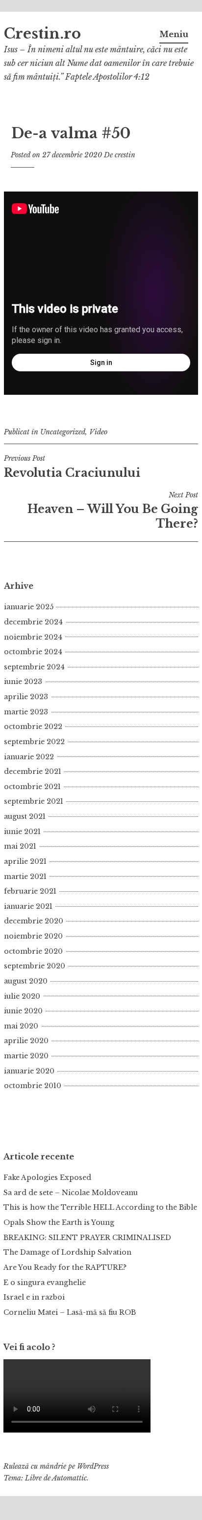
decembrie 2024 (33, 622)
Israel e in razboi (34, 1297)
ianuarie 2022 (29, 756)
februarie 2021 (30, 891)
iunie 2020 (23, 1010)
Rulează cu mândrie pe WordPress (56, 1466)
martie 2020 (26, 1055)
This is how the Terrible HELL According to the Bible (100, 1207)
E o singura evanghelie (44, 1282)
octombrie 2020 (33, 951)
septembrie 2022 (34, 741)
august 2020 (26, 981)
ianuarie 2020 (29, 1071)
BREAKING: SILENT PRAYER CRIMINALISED (87, 1237)
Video (98, 432)
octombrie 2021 (32, 786)
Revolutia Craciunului (72, 466)
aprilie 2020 (26, 1040)
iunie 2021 (22, 831)
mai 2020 (21, 1026)
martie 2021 (25, 876)
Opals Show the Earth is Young (58, 1222)
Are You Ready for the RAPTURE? (64, 1267)
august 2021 (25, 816)
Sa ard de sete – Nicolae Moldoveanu (70, 1192)
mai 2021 (20, 846)
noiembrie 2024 (33, 637)
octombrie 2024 (33, 651)
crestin (125, 154)
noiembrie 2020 (33, 936)
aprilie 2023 (26, 696)
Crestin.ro (42, 34)
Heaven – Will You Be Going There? (112, 511)
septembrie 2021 (33, 801)
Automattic (69, 1478)
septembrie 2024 (34, 667)
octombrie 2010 (32, 1085)
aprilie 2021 (25, 861)
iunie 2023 (23, 681)
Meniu (173, 34)
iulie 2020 (22, 996)
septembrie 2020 (34, 966)
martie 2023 (26, 711)
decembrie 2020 (33, 921)
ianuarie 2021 (28, 906)
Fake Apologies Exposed (47, 1177)
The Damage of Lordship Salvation (67, 1252)
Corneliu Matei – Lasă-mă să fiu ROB (69, 1312)
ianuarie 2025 (28, 606)
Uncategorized (62, 432)
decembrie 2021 (32, 771)
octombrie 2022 (33, 726)
